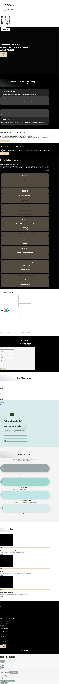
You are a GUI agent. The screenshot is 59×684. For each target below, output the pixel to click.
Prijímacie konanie (10, 5)
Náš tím (8, 8)
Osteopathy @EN (3, 549)
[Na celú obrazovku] (6, 681)
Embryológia (25, 180)
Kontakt (6, 13)
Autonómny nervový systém (25, 214)
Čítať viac (1, 554)
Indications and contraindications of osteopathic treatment (15, 550)
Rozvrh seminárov (10, 9)
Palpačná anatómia (25, 206)
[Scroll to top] (1, 667)
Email (1, 353)
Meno (1, 347)
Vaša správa (2, 358)
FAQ (5, 11)
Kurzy (6, 10)
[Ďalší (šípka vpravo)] (6, 683)
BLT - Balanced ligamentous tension (25, 233)
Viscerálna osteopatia (25, 185)
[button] (14, 1)
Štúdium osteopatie (8, 4)
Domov (6, 3)
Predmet (2, 356)
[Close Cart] (2, 661)
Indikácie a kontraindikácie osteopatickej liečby (12, 571)
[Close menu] (0, 668)
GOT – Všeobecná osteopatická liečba (25, 275)
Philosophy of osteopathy (6, 592)
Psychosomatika (25, 237)
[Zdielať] (10, 681)
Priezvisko (2, 350)
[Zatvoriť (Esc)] (13, 681)
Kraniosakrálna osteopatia (25, 210)
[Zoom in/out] (2, 681)
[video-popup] (12, 414)
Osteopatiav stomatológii (25, 200)
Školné (8, 6)
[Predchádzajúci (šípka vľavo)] (2, 683)
